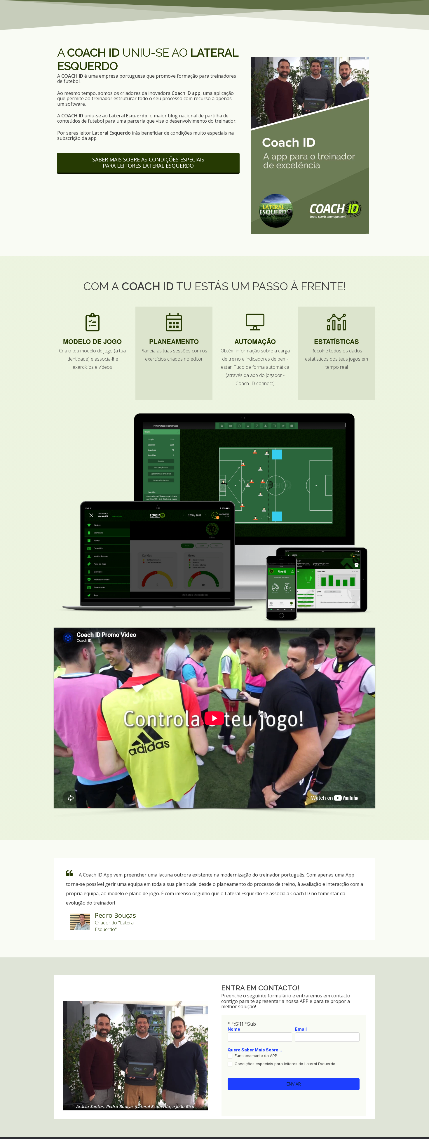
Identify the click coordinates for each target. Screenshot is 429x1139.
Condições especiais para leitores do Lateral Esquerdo (284, 1063)
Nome (234, 1029)
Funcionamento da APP (255, 1055)
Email (301, 1029)
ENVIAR (294, 1083)
